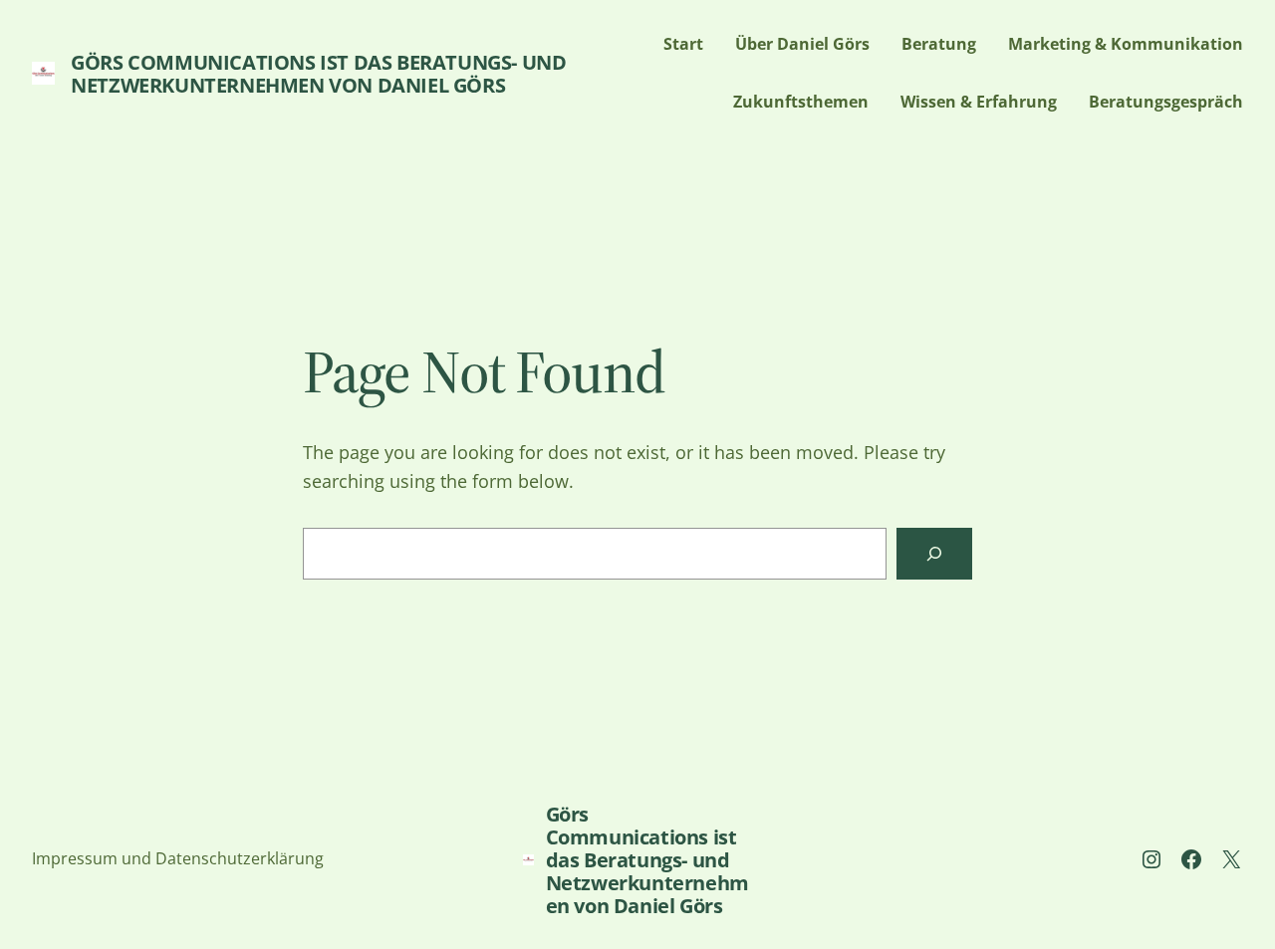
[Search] (934, 554)
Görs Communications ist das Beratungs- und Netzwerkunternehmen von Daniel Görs (318, 74)
